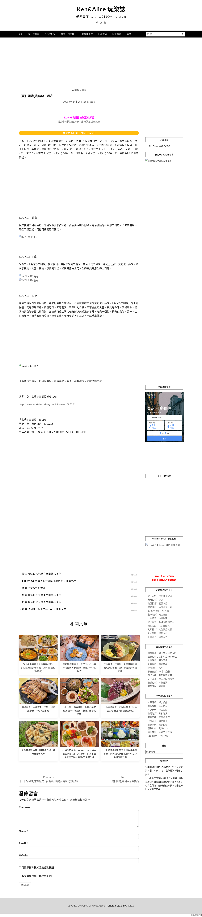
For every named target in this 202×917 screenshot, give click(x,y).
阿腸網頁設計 (196, 915)
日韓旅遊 (102, 34)
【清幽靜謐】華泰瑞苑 (156, 706)
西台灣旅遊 (50, 34)
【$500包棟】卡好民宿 (157, 611)
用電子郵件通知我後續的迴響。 (39, 867)
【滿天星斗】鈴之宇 (155, 599)
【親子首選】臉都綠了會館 (158, 596)
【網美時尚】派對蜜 (155, 686)
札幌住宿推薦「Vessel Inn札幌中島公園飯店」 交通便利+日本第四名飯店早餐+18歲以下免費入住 (79, 754)
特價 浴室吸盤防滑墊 (33, 587)
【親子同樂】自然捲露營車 (158, 675)
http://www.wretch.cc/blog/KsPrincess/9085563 (47, 404)
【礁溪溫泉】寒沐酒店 (156, 660)
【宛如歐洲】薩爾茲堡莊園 (158, 607)
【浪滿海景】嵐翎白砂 (156, 724)
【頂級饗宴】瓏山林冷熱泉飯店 (160, 653)
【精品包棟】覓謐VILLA (157, 728)
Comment (25, 807)
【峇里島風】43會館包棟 (157, 671)
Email (23, 843)
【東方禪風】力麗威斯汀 (157, 664)
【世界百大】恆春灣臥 (156, 710)
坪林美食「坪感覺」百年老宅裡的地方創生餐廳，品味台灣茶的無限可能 (120, 668)
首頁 (20, 34)
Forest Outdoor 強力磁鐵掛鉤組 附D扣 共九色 (49, 580)
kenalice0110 (88, 101)
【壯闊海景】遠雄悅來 (156, 618)
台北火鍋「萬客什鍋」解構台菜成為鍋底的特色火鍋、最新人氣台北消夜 (79, 711)
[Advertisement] (101, 64)
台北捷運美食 (86, 34)
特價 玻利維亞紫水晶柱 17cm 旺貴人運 (44, 609)
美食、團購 (80, 90)
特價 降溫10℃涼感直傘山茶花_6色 (41, 573)
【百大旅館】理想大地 (156, 633)
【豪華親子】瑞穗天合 (156, 637)
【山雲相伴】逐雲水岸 (156, 603)
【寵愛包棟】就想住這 (156, 682)
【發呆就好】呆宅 (154, 667)
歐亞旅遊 (116, 34)
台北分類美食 (67, 34)
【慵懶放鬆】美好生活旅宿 (158, 732)
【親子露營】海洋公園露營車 (159, 622)
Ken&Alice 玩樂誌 (101, 9)
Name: (23, 831)
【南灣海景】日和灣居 (156, 713)
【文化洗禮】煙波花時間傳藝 (159, 679)
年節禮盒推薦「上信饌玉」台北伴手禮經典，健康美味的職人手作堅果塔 (79, 668)
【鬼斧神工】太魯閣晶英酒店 (159, 629)
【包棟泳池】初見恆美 (156, 721)
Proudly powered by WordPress (86, 905)
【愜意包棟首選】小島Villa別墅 (161, 656)
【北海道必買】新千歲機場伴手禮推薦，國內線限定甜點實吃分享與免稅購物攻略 (120, 754)
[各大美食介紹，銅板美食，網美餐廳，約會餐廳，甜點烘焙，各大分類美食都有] (38, 734)
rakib (131, 905)
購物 (129, 34)
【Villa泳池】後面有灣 (157, 736)
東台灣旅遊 (33, 34)
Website (23, 855)
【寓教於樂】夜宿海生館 (157, 717)
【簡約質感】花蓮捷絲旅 (157, 626)
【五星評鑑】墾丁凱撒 (156, 702)
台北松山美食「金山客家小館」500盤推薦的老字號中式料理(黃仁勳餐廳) (38, 668)
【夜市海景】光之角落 (156, 614)
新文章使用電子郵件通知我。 (38, 875)
